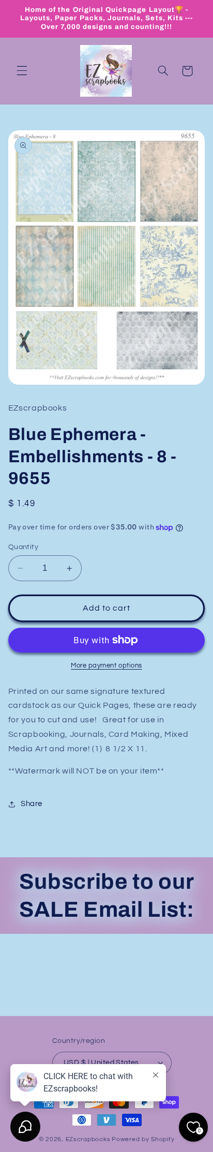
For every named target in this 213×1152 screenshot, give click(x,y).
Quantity (23, 547)
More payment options (106, 665)
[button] (22, 71)
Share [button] (31, 804)
